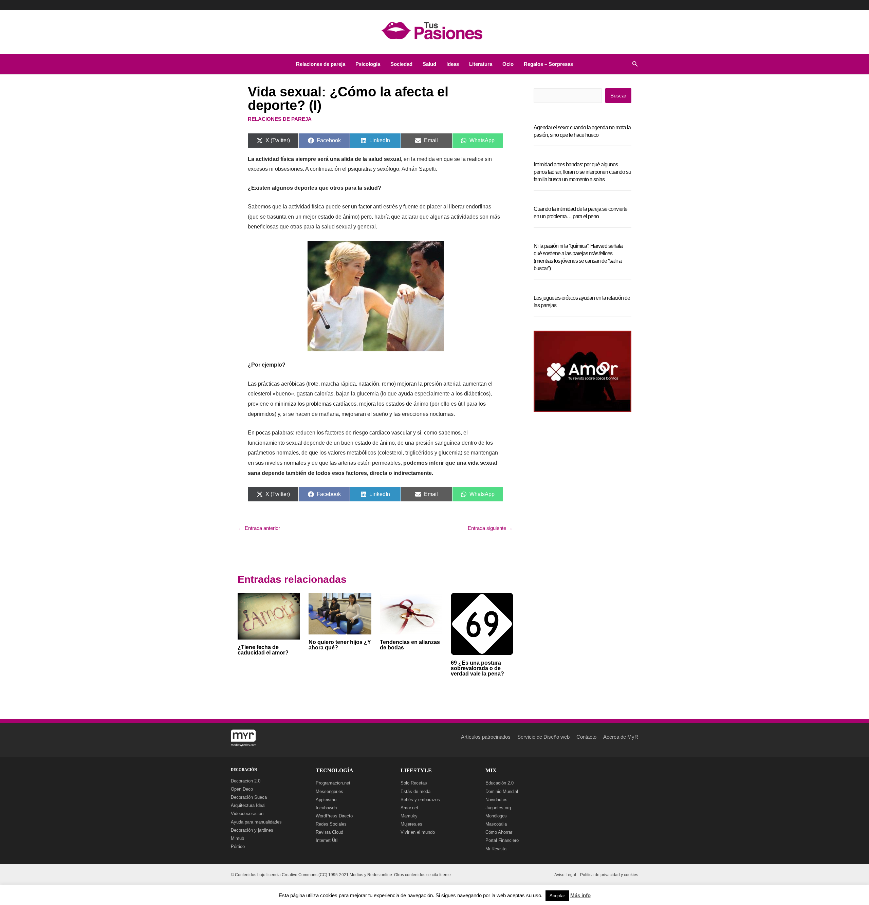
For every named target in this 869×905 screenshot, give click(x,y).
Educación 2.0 (499, 783)
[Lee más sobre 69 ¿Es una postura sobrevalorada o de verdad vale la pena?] (482, 623)
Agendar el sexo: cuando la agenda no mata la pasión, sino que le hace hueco (582, 131)
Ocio (508, 64)
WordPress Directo (334, 815)
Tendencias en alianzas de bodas (410, 644)
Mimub (237, 838)
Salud (429, 64)
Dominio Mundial (501, 791)
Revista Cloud (329, 832)
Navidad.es (496, 799)
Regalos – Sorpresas (548, 64)
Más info (580, 895)
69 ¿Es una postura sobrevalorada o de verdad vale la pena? (477, 668)
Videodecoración (247, 813)
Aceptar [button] (557, 895)
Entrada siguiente (490, 528)
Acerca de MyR (620, 737)
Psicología (367, 64)
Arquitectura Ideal (248, 805)
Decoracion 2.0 (245, 780)
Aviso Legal (565, 874)
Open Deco (242, 789)
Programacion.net (333, 783)
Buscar (618, 95)
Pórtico (238, 846)
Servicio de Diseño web (543, 737)
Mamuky (409, 815)
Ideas (452, 64)
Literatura (480, 64)
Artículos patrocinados (486, 737)
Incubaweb (326, 807)
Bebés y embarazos (420, 799)
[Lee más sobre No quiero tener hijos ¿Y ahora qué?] (340, 613)
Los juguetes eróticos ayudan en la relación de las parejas (582, 301)
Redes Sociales (331, 824)
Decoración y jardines (252, 830)
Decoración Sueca (249, 797)
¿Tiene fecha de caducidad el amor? (263, 649)
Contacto (586, 737)
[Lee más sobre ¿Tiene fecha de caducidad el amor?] (269, 615)
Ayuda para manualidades (256, 822)
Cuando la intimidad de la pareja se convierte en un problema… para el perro (580, 212)
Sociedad (401, 64)
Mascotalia (496, 824)
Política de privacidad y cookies (609, 874)
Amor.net (409, 807)
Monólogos (496, 815)
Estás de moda (415, 791)
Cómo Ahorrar (498, 832)
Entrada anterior (259, 528)
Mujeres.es (411, 824)
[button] (635, 64)
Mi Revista (495, 848)
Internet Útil (327, 840)
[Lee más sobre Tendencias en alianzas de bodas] (411, 613)
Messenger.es (329, 791)
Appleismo (326, 799)
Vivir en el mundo (418, 832)
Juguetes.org (498, 807)
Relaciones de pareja (320, 64)
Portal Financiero (502, 840)
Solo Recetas (414, 783)
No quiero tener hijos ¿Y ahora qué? (340, 644)
